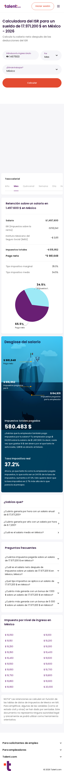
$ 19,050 (9, 634)
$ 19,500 (48, 658)
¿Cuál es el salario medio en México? (24, 532)
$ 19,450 (9, 658)
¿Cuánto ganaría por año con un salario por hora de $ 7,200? (30, 523)
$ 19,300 (48, 646)
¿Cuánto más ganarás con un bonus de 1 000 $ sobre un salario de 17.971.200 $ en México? (29, 593)
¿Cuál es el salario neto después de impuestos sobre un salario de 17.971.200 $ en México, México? (29, 571)
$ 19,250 (9, 646)
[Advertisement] (32, 138)
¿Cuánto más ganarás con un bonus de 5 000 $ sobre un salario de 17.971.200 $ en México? (30, 603)
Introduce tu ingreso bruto (18, 53)
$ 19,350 (9, 652)
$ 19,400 (48, 652)
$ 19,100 (47, 634)
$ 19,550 (9, 663)
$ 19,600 (48, 663)
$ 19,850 (9, 681)
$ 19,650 (9, 669)
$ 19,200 (48, 640)
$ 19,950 (9, 686)
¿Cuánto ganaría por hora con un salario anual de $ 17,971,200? (29, 513)
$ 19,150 (9, 640)
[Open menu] (58, 6)
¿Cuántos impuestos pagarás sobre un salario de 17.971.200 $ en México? (30, 559)
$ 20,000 (48, 686)
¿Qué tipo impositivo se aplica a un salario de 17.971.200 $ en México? (29, 583)
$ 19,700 (48, 669)
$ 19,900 (48, 681)
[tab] (7, 187)
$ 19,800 (48, 675)
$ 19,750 (9, 675)
